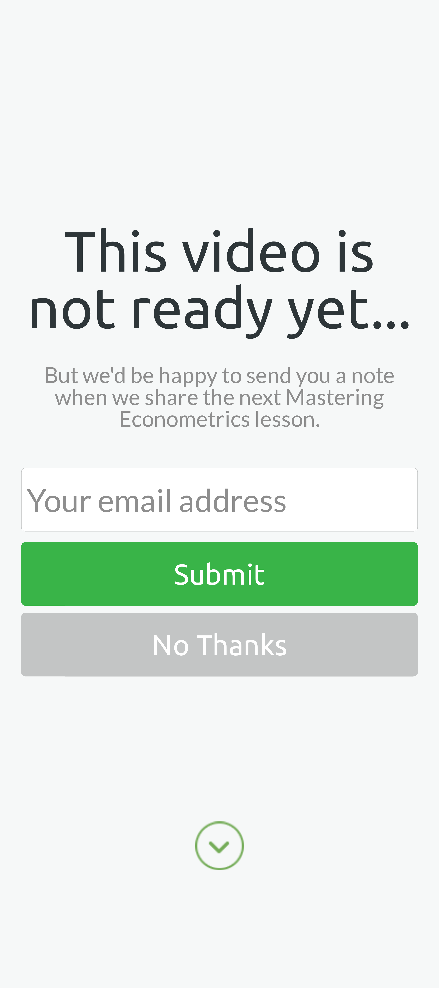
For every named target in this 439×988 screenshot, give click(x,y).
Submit (219, 574)
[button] (219, 279)
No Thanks (219, 644)
